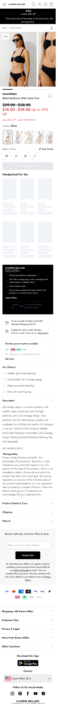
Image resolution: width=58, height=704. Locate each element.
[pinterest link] (20, 693)
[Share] (51, 28)
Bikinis (4, 28)
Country (28, 671)
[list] (28, 12)
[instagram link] (12, 693)
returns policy (43, 333)
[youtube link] (35, 693)
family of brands (21, 570)
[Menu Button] (4, 4)
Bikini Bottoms (16, 28)
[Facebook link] (28, 693)
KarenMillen (9, 93)
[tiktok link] (43, 693)
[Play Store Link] (27, 663)
